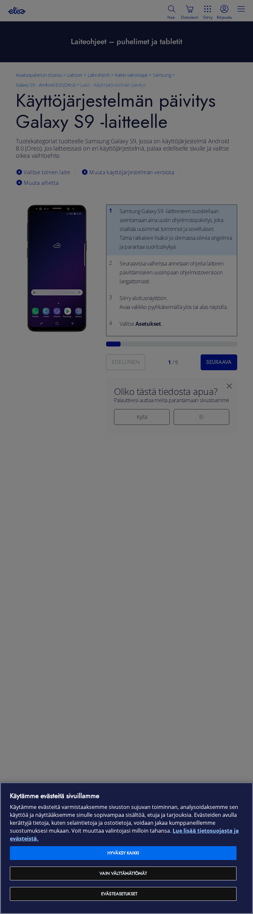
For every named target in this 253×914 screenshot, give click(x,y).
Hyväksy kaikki (123, 853)
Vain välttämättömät (123, 873)
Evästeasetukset (119, 894)
